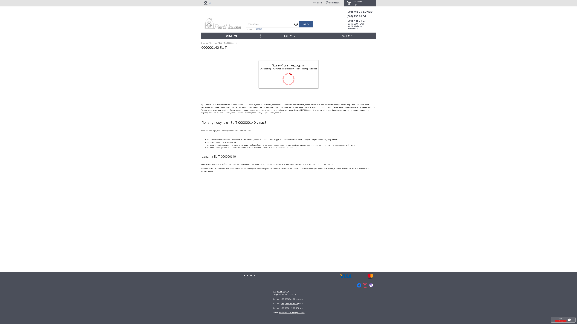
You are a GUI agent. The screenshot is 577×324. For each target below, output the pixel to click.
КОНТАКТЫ (289, 35)
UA (210, 3)
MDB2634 (259, 29)
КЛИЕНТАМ (231, 35)
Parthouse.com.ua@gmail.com (292, 312)
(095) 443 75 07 (356, 20)
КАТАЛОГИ (347, 35)
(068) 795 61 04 (356, 16)
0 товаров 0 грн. (357, 3)
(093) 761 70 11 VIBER (360, 11)
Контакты (249, 275)
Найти (306, 24)
